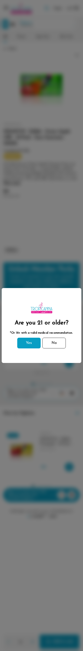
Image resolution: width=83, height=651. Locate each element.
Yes (29, 343)
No (54, 343)
